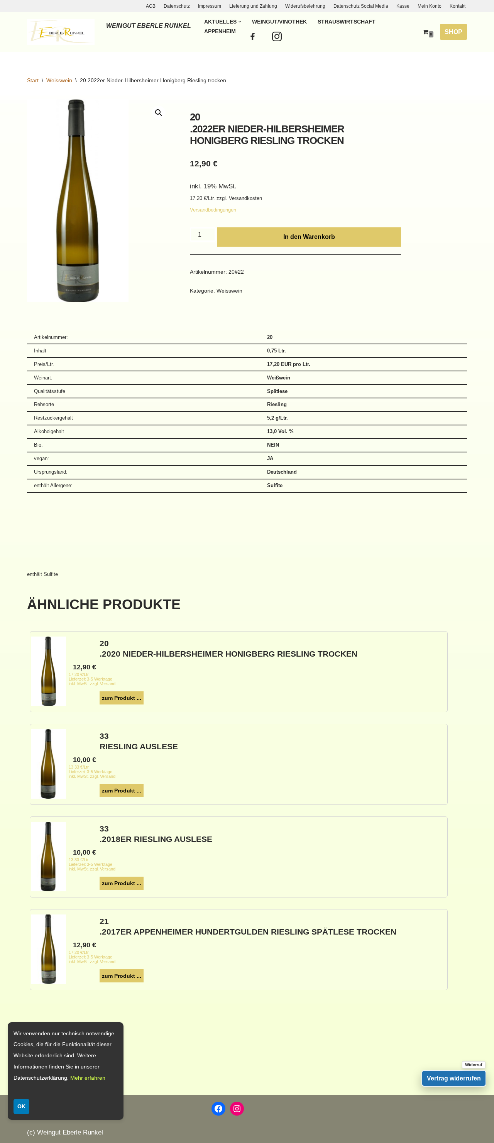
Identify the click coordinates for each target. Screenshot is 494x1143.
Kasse (402, 6)
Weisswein (59, 80)
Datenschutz (177, 6)
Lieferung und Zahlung (253, 6)
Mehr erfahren (87, 1078)
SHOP (453, 32)
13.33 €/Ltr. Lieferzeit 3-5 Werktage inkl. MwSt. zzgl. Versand (92, 772)
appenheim (220, 31)
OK (21, 1106)
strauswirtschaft (347, 22)
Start (33, 80)
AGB (151, 6)
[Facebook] (253, 37)
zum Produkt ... (121, 698)
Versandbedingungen (213, 210)
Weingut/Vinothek (279, 22)
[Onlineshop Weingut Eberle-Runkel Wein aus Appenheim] (61, 31)
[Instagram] (237, 1109)
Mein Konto (430, 6)
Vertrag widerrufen (454, 1078)
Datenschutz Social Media (360, 6)
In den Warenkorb (309, 237)
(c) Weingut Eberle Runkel (65, 1132)
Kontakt (457, 6)
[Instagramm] (278, 37)
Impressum (209, 6)
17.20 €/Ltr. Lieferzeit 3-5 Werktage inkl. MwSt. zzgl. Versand (92, 679)
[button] (240, 21)
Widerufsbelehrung (305, 6)
